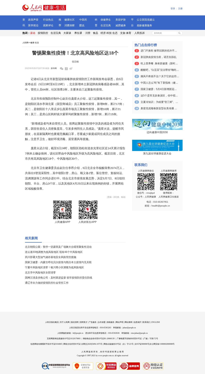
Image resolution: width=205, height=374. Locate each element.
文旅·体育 (125, 33)
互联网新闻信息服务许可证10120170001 (64, 338)
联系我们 (146, 322)
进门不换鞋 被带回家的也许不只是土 (160, 50)
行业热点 (48, 19)
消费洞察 (69, 25)
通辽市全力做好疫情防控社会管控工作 (47, 282)
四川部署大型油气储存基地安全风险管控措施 (50, 257)
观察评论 (48, 25)
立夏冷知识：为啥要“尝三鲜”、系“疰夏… (160, 102)
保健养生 (106, 19)
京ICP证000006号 (142, 344)
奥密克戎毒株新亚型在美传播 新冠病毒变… (160, 108)
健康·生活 (34, 43)
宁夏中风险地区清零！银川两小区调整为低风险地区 (54, 267)
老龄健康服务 (144, 25)
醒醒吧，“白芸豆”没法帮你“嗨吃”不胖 (160, 70)
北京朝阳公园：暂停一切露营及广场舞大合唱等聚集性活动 (58, 246)
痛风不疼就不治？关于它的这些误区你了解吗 (160, 76)
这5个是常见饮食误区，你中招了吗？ (160, 95)
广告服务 (92, 322)
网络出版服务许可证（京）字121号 (118, 344)
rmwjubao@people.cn (139, 333)
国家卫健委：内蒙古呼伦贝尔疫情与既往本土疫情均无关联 (58, 262)
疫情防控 (43, 33)
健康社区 (69, 19)
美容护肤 (120, 19)
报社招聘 (74, 322)
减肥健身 (120, 25)
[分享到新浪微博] (70, 68)
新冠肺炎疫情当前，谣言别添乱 (158, 57)
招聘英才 (83, 322)
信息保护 (137, 322)
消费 (87, 33)
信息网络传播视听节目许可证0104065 (46, 344)
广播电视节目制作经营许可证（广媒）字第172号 (137, 338)
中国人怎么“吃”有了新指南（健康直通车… (160, 82)
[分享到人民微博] (66, 68)
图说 (81, 25)
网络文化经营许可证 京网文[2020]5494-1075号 (82, 344)
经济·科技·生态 (109, 33)
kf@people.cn (78, 333)
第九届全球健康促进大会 (157, 153)
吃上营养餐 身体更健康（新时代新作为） (160, 63)
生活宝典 (106, 25)
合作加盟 (101, 322)
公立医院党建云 (146, 19)
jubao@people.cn (129, 328)
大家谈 (67, 33)
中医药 (83, 19)
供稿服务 (110, 322)
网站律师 (128, 322)
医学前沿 (33, 25)
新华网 (54, 68)
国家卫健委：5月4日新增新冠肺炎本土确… (160, 89)
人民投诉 (139, 33)
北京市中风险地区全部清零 (40, 272)
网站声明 (119, 322)
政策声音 (33, 19)
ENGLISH (156, 322)
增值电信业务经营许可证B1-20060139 (99, 338)
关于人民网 (65, 322)
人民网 (25, 43)
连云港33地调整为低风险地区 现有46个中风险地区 (54, 252)
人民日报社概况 (52, 322)
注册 (180, 8)
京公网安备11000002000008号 (162, 344)
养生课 (78, 33)
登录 (173, 8)
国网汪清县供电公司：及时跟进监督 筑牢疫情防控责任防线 (58, 277)
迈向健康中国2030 (157, 132)
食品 (95, 33)
